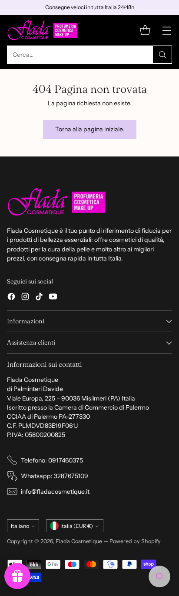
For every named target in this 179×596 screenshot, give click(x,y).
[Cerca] (162, 55)
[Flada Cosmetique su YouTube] (53, 297)
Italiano (20, 526)
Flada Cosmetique (79, 541)
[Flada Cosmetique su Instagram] (25, 297)
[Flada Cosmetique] (43, 30)
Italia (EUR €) (76, 526)
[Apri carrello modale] (145, 30)
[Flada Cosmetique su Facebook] (11, 297)
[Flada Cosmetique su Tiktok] (39, 297)
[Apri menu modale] (167, 30)
